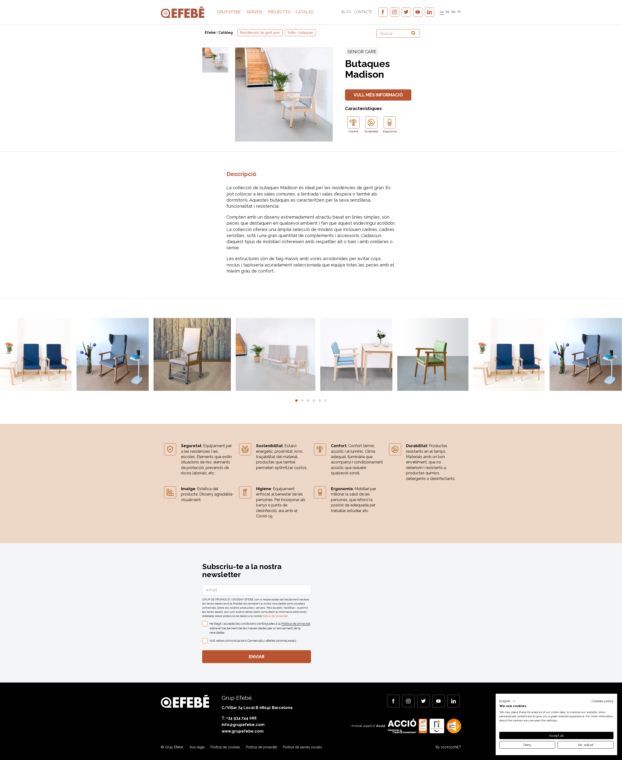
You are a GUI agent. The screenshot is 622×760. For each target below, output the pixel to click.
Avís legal (197, 747)
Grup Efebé (229, 12)
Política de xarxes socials (302, 747)
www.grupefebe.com (243, 731)
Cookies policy (602, 701)
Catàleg (305, 12)
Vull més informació (378, 94)
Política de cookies (225, 747)
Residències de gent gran (260, 32)
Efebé (210, 32)
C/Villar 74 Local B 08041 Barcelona (257, 707)
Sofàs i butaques (300, 32)
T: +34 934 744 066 (239, 718)
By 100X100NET (448, 747)
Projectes (279, 12)
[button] (296, 400)
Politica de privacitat (274, 616)
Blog (346, 12)
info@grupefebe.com (243, 724)
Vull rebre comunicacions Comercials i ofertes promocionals (252, 640)
